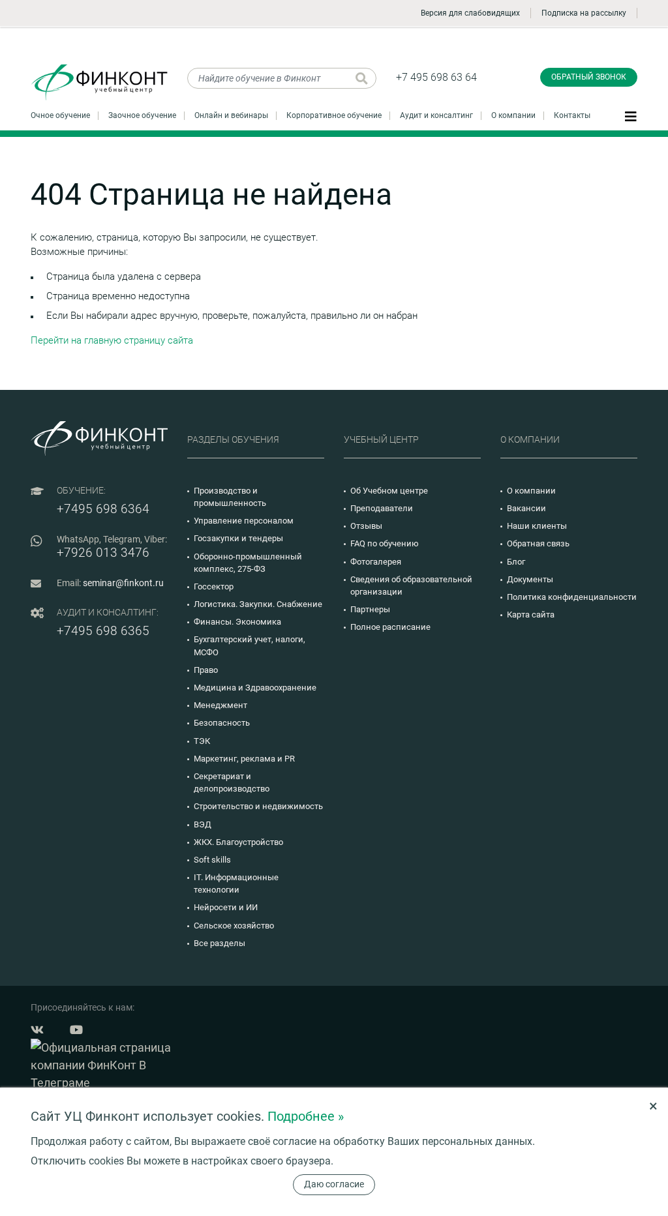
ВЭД (202, 824)
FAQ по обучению (384, 543)
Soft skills (212, 860)
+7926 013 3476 (103, 552)
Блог (516, 562)
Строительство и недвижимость (258, 806)
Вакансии (526, 508)
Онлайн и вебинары (231, 115)
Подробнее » (305, 1116)
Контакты (572, 115)
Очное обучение (60, 115)
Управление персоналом (244, 521)
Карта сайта (530, 614)
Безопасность (222, 723)
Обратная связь (538, 543)
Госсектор (214, 586)
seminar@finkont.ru (123, 583)
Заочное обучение (142, 115)
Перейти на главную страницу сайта (112, 340)
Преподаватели (381, 508)
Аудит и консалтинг (436, 115)
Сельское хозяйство (234, 925)
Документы (530, 579)
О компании (513, 115)
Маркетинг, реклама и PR (244, 759)
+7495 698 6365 (103, 630)
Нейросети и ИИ (226, 907)
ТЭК (202, 741)
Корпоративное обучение (334, 115)
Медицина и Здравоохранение (255, 687)
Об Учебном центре (389, 491)
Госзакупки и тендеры (238, 538)
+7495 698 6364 (103, 508)
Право (206, 670)
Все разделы (219, 943)
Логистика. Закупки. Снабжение (258, 604)
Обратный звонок (588, 77)
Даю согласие (334, 1184)
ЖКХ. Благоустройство (238, 842)
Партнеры (370, 609)
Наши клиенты (537, 526)
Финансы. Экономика (237, 622)
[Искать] (361, 78)
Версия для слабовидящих (470, 13)
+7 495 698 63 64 (436, 77)
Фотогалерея (375, 562)
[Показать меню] (630, 116)
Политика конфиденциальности (572, 597)
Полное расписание (390, 627)
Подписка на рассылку (583, 13)
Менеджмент (220, 705)
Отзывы (366, 526)
